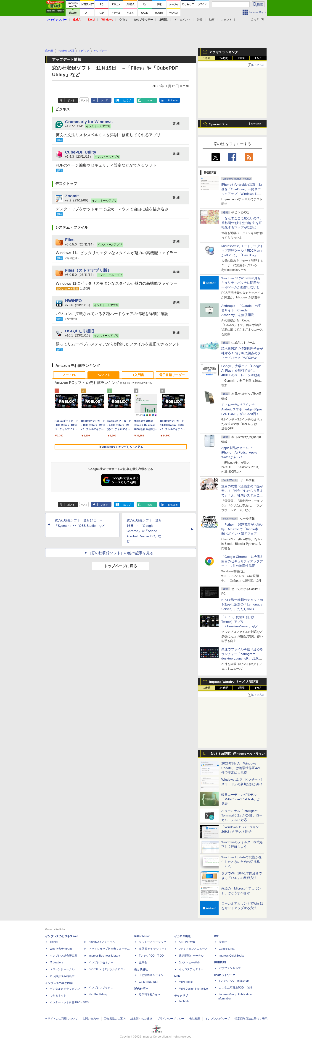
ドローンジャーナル (62, 969)
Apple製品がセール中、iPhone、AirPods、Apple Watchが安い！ (239, 452)
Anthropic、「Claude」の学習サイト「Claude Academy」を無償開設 (241, 310)
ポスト (71, 100)
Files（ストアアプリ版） (88, 270)
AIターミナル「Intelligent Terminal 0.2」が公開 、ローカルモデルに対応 (241, 815)
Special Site (218, 124)
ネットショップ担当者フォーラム (109, 948)
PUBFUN (220, 962)
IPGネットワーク (224, 975)
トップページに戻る (120, 566)
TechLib (184, 1001)
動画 (211, 19)
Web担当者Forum (61, 948)
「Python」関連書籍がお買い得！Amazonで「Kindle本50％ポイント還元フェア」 (242, 529)
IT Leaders (56, 962)
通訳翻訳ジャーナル (191, 955)
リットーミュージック (152, 942)
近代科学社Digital (150, 994)
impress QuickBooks (231, 955)
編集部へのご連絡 (141, 1018)
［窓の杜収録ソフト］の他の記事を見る (120, 553)
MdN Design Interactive (193, 988)
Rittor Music (142, 936)
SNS (200, 19)
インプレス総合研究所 (63, 955)
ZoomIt (72, 195)
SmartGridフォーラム (102, 942)
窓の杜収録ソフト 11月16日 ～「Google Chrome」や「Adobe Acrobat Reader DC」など (144, 531)
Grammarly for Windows (89, 121)
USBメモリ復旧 (79, 331)
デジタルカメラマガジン (65, 988)
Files (69, 239)
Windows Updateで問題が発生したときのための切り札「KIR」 (241, 861)
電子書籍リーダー (172, 375)
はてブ (127, 100)
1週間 (241, 58)
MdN (177, 976)
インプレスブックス (101, 987)
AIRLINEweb (187, 942)
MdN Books (186, 981)
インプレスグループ (217, 1018)
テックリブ (181, 995)
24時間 (223, 58)
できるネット (58, 995)
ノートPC (69, 375)
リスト (84, 100)
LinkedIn (172, 100)
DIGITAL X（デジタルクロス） (107, 969)
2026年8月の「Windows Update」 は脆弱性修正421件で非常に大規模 (241, 768)
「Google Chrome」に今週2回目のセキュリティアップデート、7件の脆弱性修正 (242, 561)
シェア (104, 100)
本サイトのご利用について (61, 1018)
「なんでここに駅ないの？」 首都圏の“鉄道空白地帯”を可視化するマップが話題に (243, 223)
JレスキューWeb (189, 962)
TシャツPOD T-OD (151, 955)
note (150, 100)
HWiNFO (73, 300)
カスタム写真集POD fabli (235, 987)
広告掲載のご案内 (115, 1018)
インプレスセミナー (101, 962)
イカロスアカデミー (191, 969)
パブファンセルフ (230, 968)
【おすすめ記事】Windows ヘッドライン (237, 753)
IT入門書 (138, 375)
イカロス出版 (182, 936)
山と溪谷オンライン (151, 975)
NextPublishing (98, 994)
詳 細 (176, 123)
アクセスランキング (223, 52)
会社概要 (194, 1018)
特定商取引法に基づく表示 (251, 1018)
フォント (226, 19)
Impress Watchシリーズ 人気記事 (234, 681)
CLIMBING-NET (149, 981)
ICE (216, 936)
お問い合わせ (90, 1018)
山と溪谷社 (141, 969)
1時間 (206, 58)
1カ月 (258, 58)
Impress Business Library (104, 955)
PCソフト (104, 375)
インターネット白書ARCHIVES (69, 1002)
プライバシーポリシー (171, 1018)
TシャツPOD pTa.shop (234, 980)
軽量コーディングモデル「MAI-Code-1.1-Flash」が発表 (240, 799)
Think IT (55, 942)
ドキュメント (182, 19)
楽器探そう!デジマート (153, 948)
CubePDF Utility (80, 152)
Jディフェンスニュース (193, 948)
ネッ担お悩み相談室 (62, 976)
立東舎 (143, 962)
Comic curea (227, 948)
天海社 (223, 942)
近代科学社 (141, 988)
